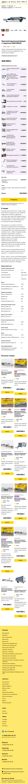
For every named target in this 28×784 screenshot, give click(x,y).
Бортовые (4, 635)
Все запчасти (5, 682)
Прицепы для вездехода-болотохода (12, 665)
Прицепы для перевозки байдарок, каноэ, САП (13, 672)
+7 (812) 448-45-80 (7, 750)
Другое (4, 700)
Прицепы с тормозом (7, 7)
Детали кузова (6, 688)
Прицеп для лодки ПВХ (8, 647)
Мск (19, 1)
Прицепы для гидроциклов (9, 645)
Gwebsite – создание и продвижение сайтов (13, 782)
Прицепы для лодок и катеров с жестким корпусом (13, 660)
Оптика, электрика (7, 696)
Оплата (4, 711)
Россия (14, 1)
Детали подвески (7, 686)
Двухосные (5, 641)
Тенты (4, 698)
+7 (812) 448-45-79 (7, 744)
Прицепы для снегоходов (9, 658)
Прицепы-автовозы (7, 649)
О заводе (4, 719)
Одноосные (5, 639)
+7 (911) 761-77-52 (7, 756)
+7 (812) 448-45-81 (7, 761)
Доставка (4, 713)
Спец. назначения (7, 637)
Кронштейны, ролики (8, 692)
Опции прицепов (6, 702)
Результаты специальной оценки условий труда (13, 772)
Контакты (4, 725)
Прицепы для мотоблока (8, 663)
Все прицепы (5, 633)
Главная (4, 6)
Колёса (4, 690)
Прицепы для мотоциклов (9, 656)
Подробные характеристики (9, 55)
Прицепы (10, 6)
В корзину (14, 199)
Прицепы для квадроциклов (9, 643)
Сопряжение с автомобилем (9, 694)
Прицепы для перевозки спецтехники (12, 653)
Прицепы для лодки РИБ (8, 667)
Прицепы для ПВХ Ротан (8, 670)
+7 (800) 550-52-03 (9, 735)
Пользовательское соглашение (13, 768)
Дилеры (4, 721)
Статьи (4, 723)
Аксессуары (5, 684)
